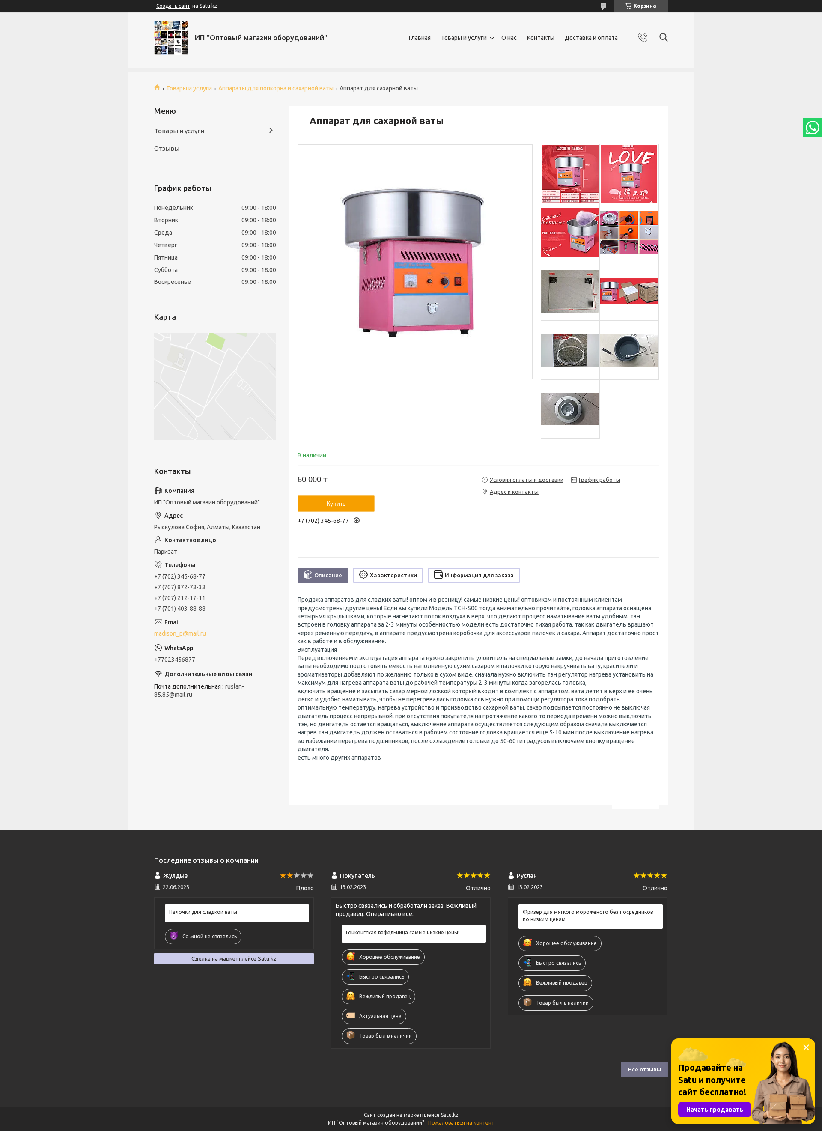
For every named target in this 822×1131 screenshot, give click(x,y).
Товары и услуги (464, 37)
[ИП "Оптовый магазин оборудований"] (171, 38)
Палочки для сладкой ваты (203, 912)
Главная (420, 37)
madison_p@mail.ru (180, 633)
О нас (509, 37)
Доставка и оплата (591, 37)
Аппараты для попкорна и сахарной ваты (276, 88)
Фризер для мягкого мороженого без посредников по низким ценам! (588, 915)
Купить (336, 503)
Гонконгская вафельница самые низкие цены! (402, 932)
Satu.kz (450, 1115)
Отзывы (166, 148)
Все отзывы (644, 1069)
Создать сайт (173, 6)
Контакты (540, 37)
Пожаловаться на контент (461, 1122)
